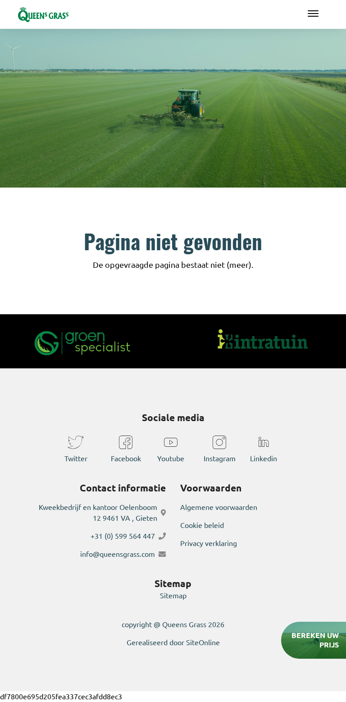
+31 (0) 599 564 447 (123, 536)
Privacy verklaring (208, 543)
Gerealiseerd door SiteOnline (173, 642)
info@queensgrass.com (117, 554)
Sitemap (173, 596)
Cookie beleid (202, 525)
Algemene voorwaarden (218, 507)
